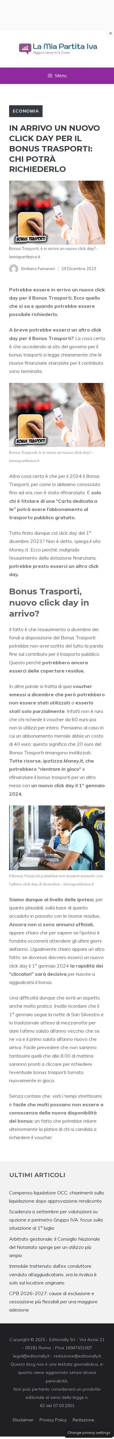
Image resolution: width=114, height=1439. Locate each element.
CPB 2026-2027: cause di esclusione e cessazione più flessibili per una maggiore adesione (53, 1301)
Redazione (83, 1420)
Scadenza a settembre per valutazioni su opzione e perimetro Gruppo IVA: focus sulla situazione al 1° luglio (56, 1219)
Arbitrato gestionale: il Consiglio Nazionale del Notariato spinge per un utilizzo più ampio (54, 1247)
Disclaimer (23, 1420)
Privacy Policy (53, 1420)
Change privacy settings (88, 1432)
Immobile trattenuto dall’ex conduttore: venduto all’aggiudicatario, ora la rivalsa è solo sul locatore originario (53, 1274)
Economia (26, 111)
